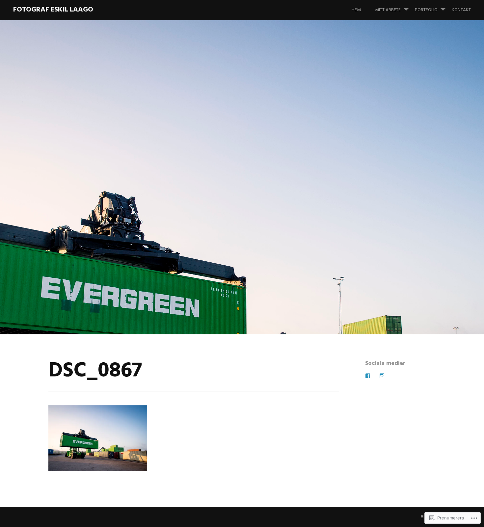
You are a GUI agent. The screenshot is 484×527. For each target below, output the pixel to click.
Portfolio (426, 10)
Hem (356, 10)
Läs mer (61, 196)
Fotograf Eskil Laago (53, 9)
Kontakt (461, 10)
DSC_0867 (88, 175)
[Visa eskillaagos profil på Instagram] (382, 375)
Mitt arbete (388, 10)
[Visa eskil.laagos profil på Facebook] (367, 375)
